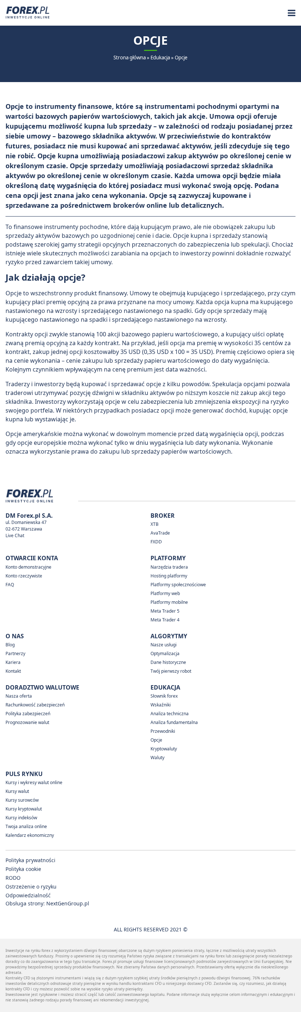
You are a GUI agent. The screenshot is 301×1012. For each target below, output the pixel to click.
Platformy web (165, 593)
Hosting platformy (168, 576)
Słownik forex (164, 696)
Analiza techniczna (169, 713)
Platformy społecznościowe (178, 584)
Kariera (13, 662)
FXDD (156, 542)
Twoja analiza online (26, 826)
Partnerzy (15, 653)
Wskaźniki (160, 705)
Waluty (157, 757)
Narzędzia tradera (169, 567)
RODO (13, 877)
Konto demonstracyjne (28, 567)
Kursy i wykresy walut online (34, 782)
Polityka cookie (23, 868)
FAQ (10, 584)
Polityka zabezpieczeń (28, 713)
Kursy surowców (22, 800)
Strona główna (129, 57)
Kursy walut (17, 791)
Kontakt (13, 671)
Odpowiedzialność (28, 895)
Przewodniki (162, 731)
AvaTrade (160, 533)
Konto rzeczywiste (24, 576)
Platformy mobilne (169, 602)
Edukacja (160, 57)
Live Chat (15, 535)
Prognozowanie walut (27, 722)
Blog (10, 645)
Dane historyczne (168, 662)
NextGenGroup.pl (67, 903)
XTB (154, 524)
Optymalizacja (164, 653)
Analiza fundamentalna (174, 722)
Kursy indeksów (21, 818)
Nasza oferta (19, 696)
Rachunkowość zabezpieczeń (35, 705)
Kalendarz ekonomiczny (30, 835)
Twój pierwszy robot (170, 671)
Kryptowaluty (163, 749)
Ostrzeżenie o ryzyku (31, 886)
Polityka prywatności (30, 860)
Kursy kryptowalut (24, 809)
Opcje (156, 740)
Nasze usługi (163, 645)
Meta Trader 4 (164, 620)
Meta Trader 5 (164, 611)
